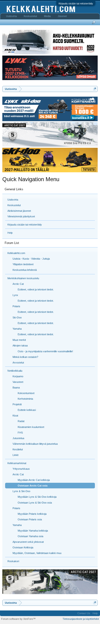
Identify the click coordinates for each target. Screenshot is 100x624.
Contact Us (83, 613)
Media (47, 16)
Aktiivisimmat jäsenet (19, 210)
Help (10, 232)
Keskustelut (14, 205)
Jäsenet (62, 16)
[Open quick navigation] (94, 88)
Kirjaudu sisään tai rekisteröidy (76, 3)
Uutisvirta (12, 199)
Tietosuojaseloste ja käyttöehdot (81, 618)
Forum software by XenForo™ (18, 618)
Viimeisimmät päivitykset (21, 216)
